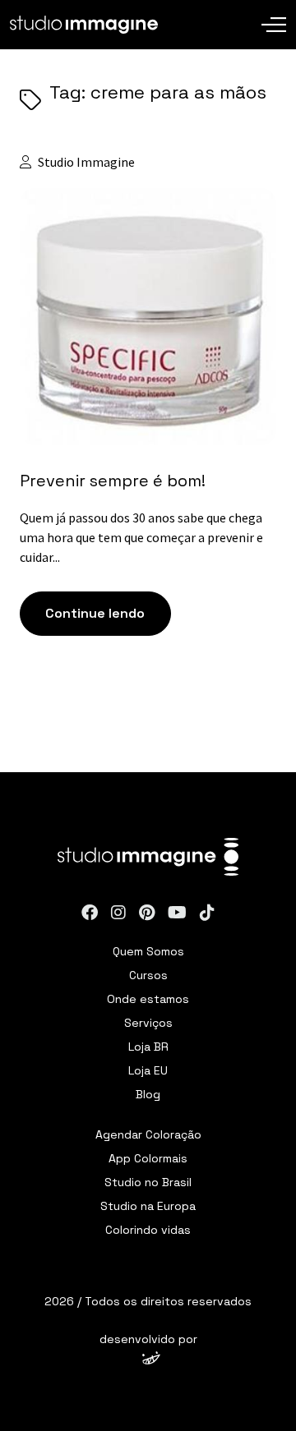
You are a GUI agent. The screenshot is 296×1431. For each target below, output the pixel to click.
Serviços (148, 1022)
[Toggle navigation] (273, 12)
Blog (148, 1094)
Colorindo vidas (148, 1229)
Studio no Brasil (148, 1182)
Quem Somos (148, 951)
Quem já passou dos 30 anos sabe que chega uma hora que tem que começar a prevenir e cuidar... (141, 537)
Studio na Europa (148, 1206)
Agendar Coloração (148, 1134)
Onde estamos (148, 999)
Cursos (148, 975)
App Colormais (148, 1158)
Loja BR (148, 1046)
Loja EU (148, 1070)
